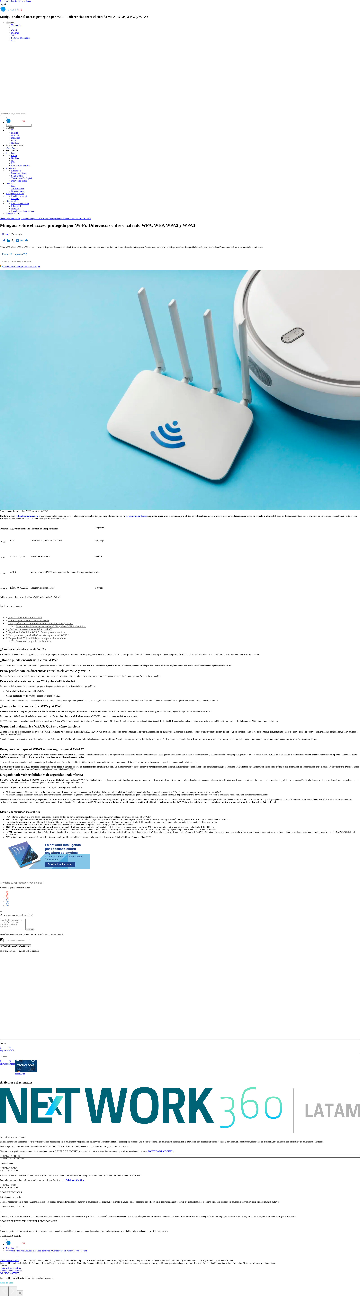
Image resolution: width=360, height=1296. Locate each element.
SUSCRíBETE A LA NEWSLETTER (15, 946)
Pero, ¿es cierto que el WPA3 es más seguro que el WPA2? (38, 635)
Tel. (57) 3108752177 (9, 1273)
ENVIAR (30, 929)
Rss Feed (15, 143)
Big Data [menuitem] (15, 33)
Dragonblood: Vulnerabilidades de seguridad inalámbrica (37, 638)
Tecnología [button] (10, 22)
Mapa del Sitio (6, 1283)
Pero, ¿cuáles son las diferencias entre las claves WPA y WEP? (40, 623)
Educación (16, 171)
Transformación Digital (21, 178)
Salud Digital (17, 176)
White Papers (11, 148)
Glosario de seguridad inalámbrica (33, 641)
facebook (15, 135)
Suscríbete (10, 1248)
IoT (12, 163)
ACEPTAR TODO (8, 1168)
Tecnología (10, 153)
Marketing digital (18, 173)
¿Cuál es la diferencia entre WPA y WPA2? (30, 629)
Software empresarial (20, 165)
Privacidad (16, 206)
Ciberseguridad (12, 201)
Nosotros (10, 1251)
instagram (15, 138)
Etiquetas (28, 1251)
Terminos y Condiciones (52, 1251)
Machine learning (19, 196)
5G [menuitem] (12, 35)
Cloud (14, 155)
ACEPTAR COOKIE (10, 1156)
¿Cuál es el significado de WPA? (25, 617)
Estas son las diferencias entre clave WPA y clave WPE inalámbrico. (51, 626)
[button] (180, 4)
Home (5, 234)
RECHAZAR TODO (10, 1170)
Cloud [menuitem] (14, 30)
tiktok (13, 140)
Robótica (15, 198)
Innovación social (19, 181)
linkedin (14, 133)
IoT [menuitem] (12, 40)
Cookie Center (80, 1251)
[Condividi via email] (17, 241)
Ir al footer (26, 1)
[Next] (12, 1291)
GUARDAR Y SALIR (10, 1236)
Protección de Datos (20, 203)
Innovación (11, 168)
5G (12, 160)
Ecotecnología (17, 191)
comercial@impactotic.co (11, 1270)
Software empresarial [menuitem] (20, 38)
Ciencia (9, 183)
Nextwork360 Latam (9, 1260)
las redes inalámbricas (136, 516)
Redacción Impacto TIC (14, 254)
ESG (13, 186)
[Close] (20, 1293)
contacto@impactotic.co (10, 1268)
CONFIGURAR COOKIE (12, 1158)
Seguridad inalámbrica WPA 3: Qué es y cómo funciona (36, 632)
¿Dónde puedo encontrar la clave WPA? (28, 620)
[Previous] (4, 1291)
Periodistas (19, 1251)
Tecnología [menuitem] (16, 25)
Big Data (15, 158)
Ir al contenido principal (11, 1)
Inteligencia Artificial (15, 193)
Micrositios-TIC (13, 213)
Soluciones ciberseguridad (22, 211)
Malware (15, 208)
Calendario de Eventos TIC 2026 (76, 218)
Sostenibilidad (17, 188)
